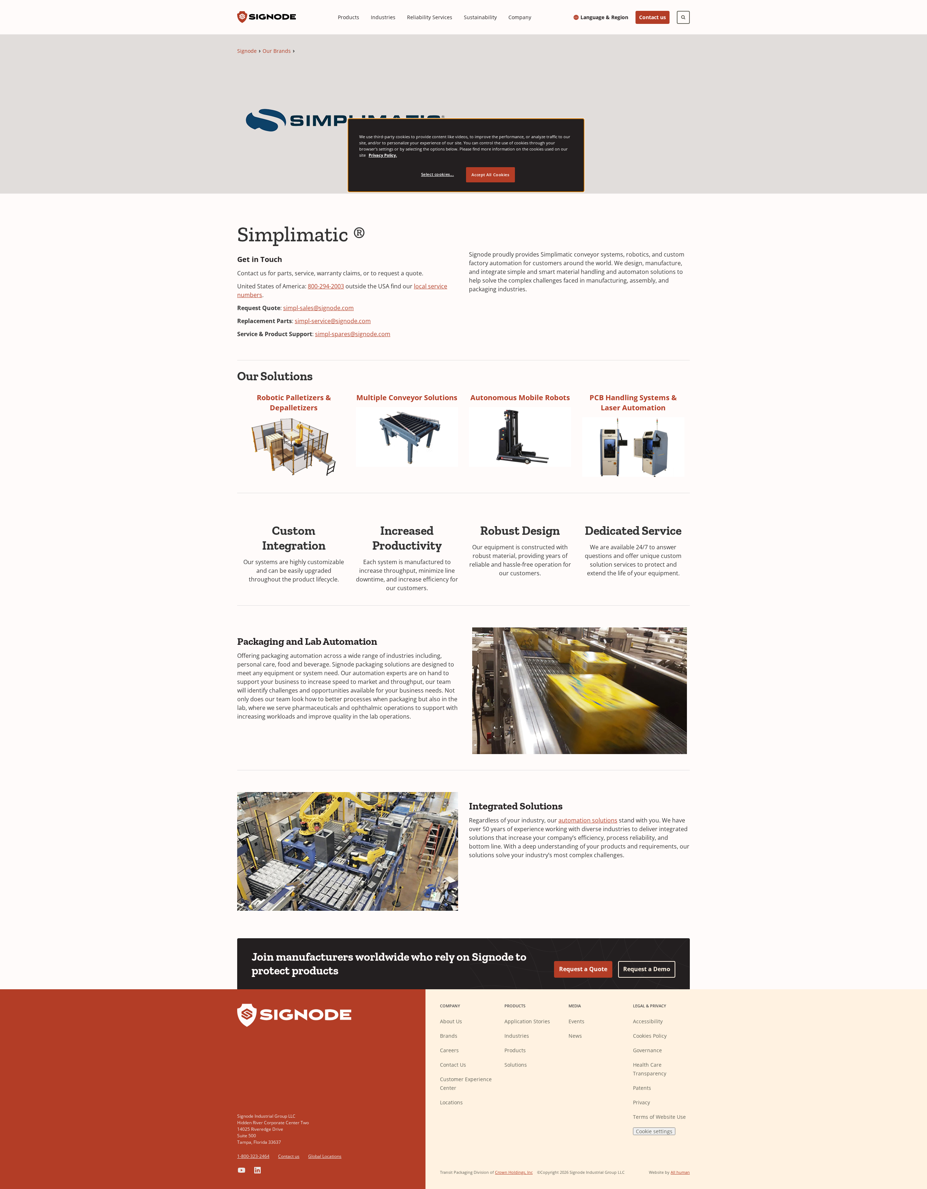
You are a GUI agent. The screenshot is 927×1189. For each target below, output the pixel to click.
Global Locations (324, 1156)
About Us (451, 1021)
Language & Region (604, 17)
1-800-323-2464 (253, 1156)
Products (348, 17)
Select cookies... (437, 174)
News (575, 1035)
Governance (647, 1050)
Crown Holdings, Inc (514, 1172)
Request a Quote (583, 969)
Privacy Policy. (383, 155)
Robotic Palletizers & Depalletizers (294, 402)
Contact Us (453, 1064)
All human (680, 1172)
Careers (449, 1050)
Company (519, 17)
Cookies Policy (650, 1035)
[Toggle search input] (683, 17)
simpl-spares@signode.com (352, 334)
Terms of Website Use (659, 1116)
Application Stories (527, 1021)
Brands (448, 1035)
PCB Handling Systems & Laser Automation (633, 402)
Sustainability (480, 17)
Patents (642, 1087)
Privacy (641, 1102)
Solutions (515, 1064)
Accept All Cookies (490, 174)
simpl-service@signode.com (333, 321)
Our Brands (277, 50)
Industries (383, 17)
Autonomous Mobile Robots (520, 397)
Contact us (652, 17)
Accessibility (648, 1021)
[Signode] (266, 17)
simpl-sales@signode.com (318, 308)
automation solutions (587, 820)
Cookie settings (654, 1131)
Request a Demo (646, 969)
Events (576, 1021)
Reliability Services (429, 17)
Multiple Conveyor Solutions (406, 397)
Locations (451, 1102)
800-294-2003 (326, 286)
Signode (247, 50)
